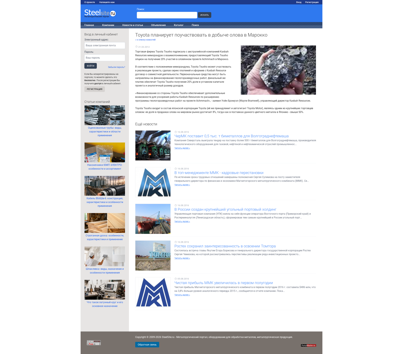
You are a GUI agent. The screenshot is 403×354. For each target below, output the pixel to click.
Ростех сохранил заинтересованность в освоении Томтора (225, 246)
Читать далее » (182, 148)
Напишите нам (107, 2)
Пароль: (89, 51)
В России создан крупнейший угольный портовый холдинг (225, 209)
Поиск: (141, 9)
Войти (90, 66)
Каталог (179, 25)
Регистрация (312, 2)
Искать (204, 15)
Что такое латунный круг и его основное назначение (105, 304)
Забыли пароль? (116, 67)
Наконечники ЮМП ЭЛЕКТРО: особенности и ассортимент (104, 166)
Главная (89, 25)
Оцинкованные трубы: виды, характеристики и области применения (105, 131)
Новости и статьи (132, 25)
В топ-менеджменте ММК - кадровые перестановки (219, 173)
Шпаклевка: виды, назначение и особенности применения (105, 270)
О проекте (89, 2)
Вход (298, 2)
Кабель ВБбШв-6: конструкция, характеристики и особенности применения (105, 202)
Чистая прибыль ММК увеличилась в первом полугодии (223, 283)
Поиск (195, 25)
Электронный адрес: (96, 39)
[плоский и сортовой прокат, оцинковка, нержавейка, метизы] (107, 13)
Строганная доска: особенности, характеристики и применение (105, 237)
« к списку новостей (145, 39)
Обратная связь (147, 344)
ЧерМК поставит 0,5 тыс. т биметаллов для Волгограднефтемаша (231, 136)
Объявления (158, 25)
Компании (108, 25)
